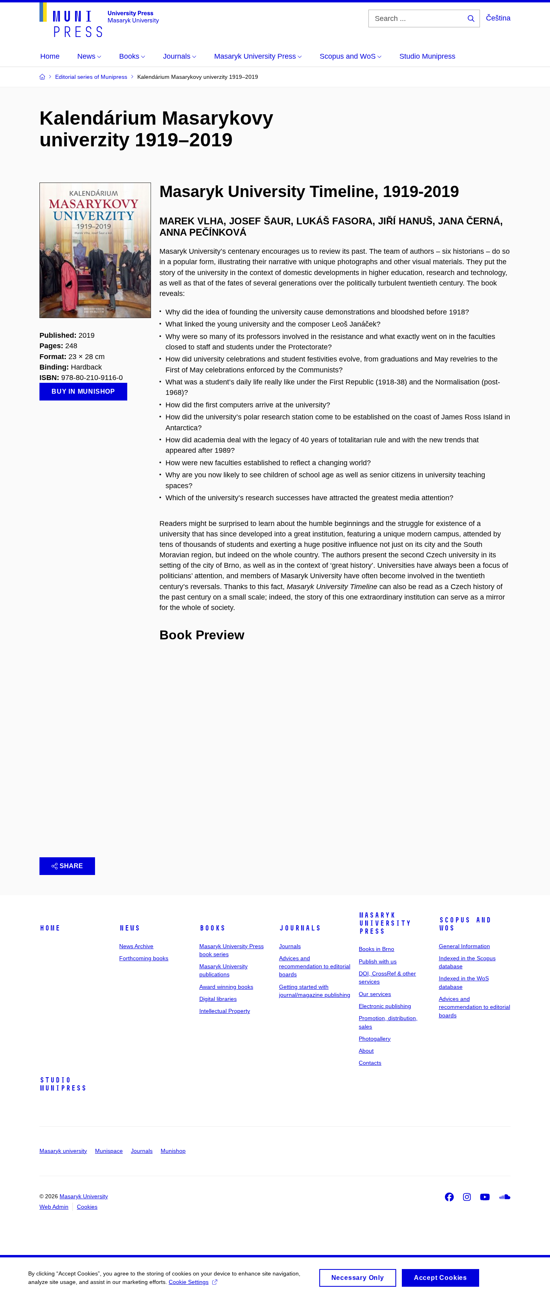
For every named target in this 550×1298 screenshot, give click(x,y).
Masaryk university (63, 1151)
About (366, 1050)
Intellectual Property (224, 1011)
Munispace (109, 1151)
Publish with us (378, 961)
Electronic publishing (385, 1006)
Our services (375, 994)
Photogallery (375, 1038)
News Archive (136, 946)
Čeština (498, 18)
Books (212, 928)
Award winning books (226, 987)
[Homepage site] (99, 19)
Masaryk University (84, 1196)
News (129, 928)
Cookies (87, 1207)
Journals (300, 928)
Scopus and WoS (465, 924)
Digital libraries (218, 999)
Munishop (173, 1151)
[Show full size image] (95, 250)
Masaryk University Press (385, 923)
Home (49, 928)
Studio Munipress (63, 1084)
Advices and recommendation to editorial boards (314, 966)
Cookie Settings (189, 1282)
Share (71, 866)
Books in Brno (376, 949)
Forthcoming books (143, 958)
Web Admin (53, 1207)
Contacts (370, 1063)
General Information (464, 946)
